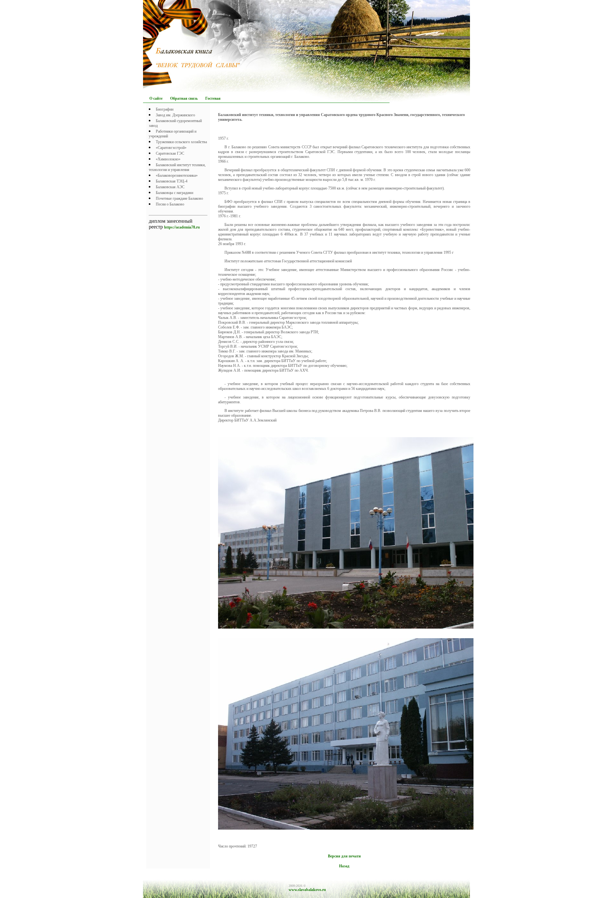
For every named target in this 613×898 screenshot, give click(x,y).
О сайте (156, 98)
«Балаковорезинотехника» (177, 175)
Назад (344, 866)
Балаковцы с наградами (174, 192)
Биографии (164, 109)
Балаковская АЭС (170, 187)
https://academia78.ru (182, 227)
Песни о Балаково (170, 204)
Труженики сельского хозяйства (181, 142)
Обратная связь (184, 98)
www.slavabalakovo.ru (307, 889)
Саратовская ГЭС (170, 153)
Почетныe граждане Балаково (179, 198)
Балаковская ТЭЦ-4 (171, 181)
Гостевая (213, 98)
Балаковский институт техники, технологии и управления (177, 167)
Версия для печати (344, 856)
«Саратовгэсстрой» (171, 147)
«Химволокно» (168, 159)
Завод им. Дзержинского (175, 115)
